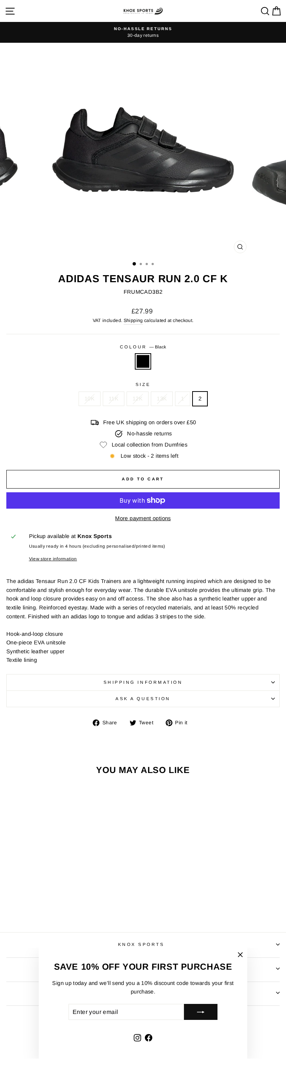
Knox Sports (141, 944)
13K (162, 399)
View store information (53, 558)
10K (90, 399)
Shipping (133, 320)
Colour (143, 346)
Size (143, 384)
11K (113, 399)
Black (143, 361)
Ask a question (142, 698)
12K (138, 399)
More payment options (143, 518)
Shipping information (143, 682)
